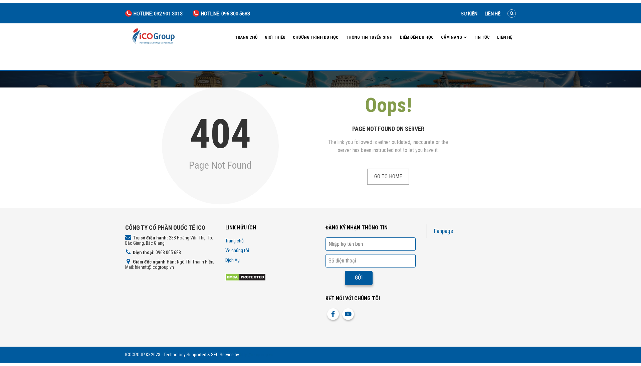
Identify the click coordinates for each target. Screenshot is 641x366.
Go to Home (388, 176)
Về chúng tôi (237, 250)
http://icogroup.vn (256, 354)
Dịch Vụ (232, 260)
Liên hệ (492, 13)
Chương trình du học (316, 37)
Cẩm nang (451, 37)
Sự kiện (469, 13)
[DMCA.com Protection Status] (245, 276)
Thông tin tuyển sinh (369, 37)
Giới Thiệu (275, 37)
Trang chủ (246, 37)
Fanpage (443, 231)
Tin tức (482, 37)
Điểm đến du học (417, 37)
